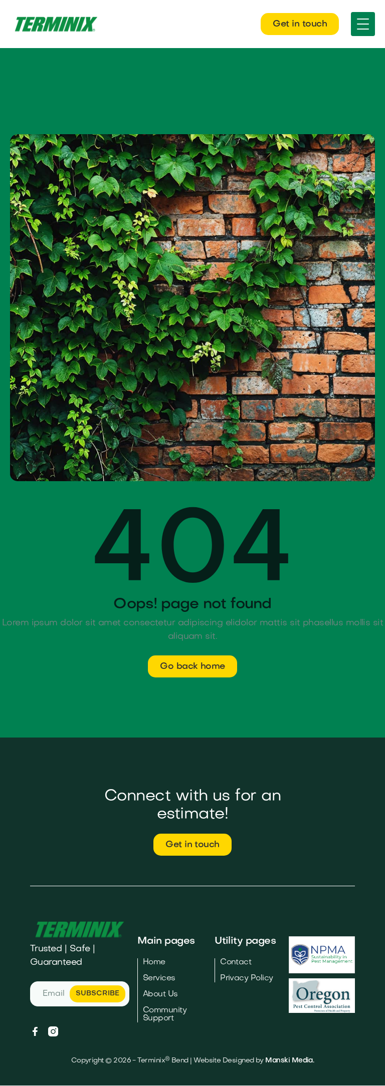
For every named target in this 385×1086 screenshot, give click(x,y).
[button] (363, 24)
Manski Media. (289, 1060)
